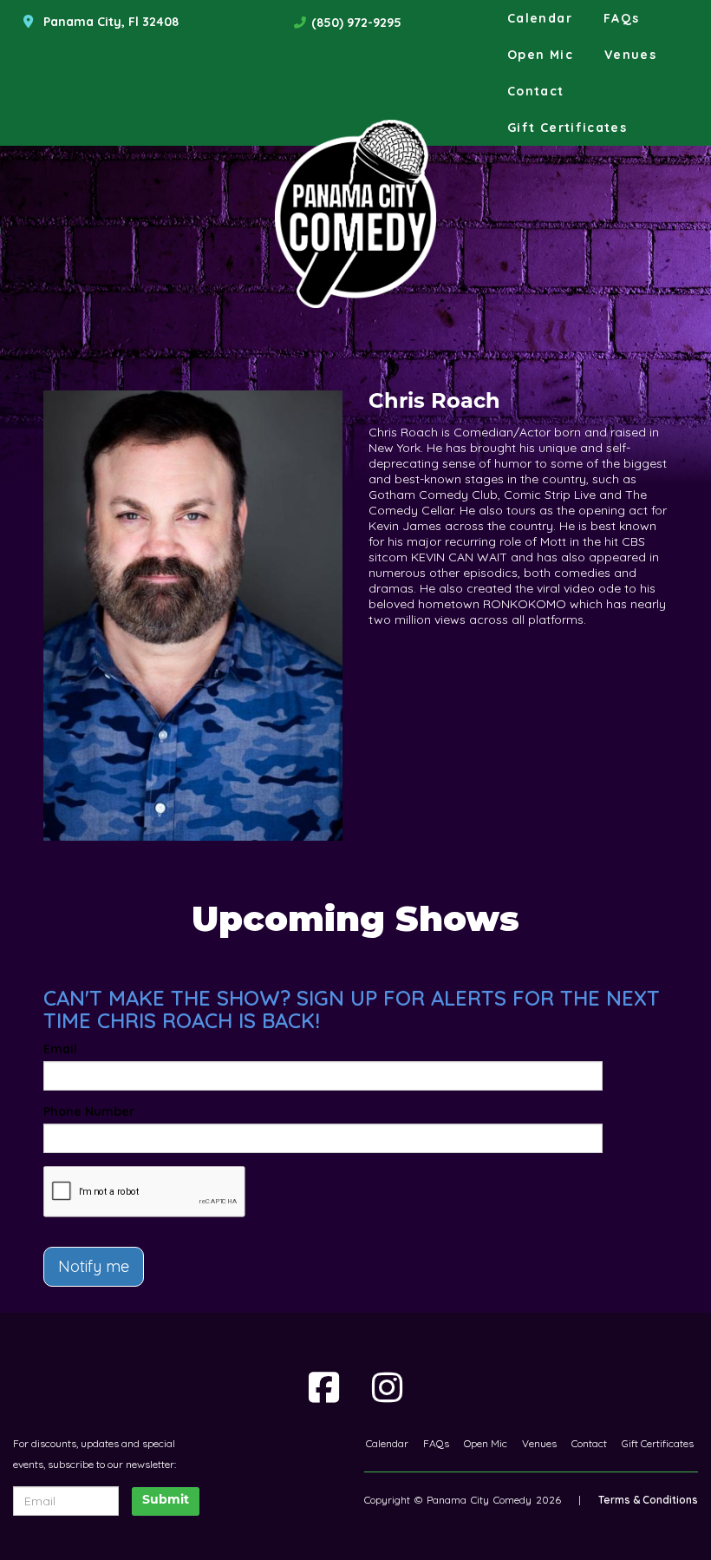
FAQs (621, 18)
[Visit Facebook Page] (324, 1387)
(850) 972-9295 (356, 22)
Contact (535, 91)
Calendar (539, 18)
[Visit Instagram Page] (387, 1387)
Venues (630, 54)
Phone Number (88, 1111)
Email (60, 1049)
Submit (165, 1500)
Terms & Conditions (648, 1499)
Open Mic (540, 54)
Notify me (93, 1266)
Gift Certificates (567, 127)
